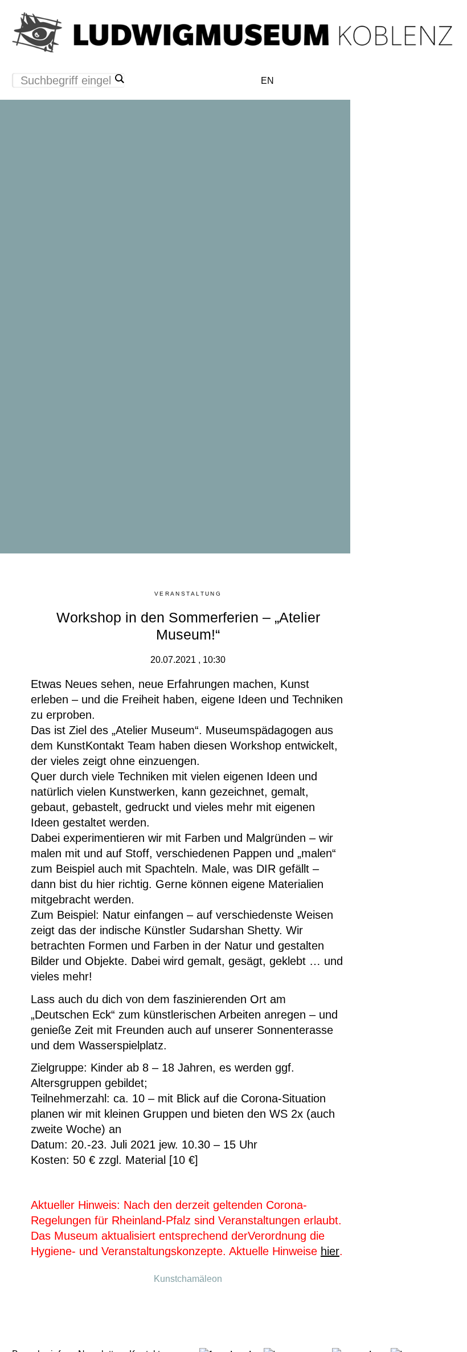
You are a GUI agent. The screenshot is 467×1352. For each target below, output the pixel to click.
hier (330, 1251)
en (267, 80)
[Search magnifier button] (119, 78)
